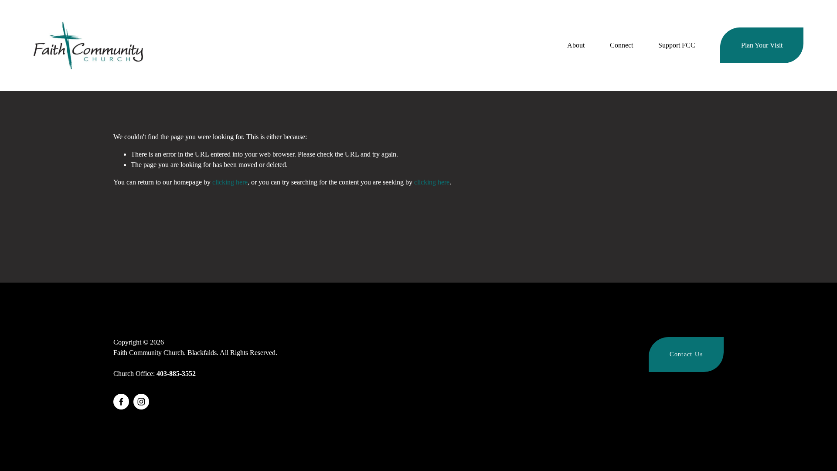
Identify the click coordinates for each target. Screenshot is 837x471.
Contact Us (686, 354)
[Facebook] (121, 402)
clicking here (230, 182)
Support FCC (676, 45)
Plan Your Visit (762, 45)
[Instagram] (141, 402)
